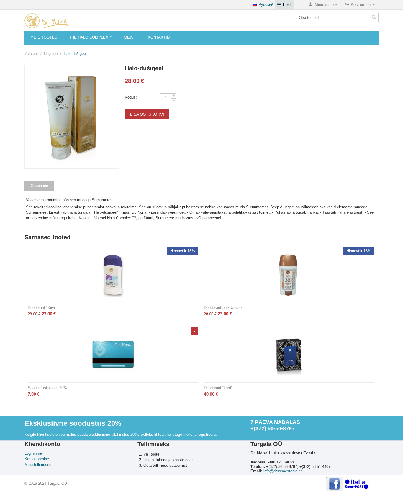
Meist (130, 37)
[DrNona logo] (46, 20)
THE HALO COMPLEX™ (90, 37)
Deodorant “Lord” (218, 388)
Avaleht (31, 53)
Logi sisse (33, 453)
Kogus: (131, 97)
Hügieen (51, 53)
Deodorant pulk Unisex (223, 307)
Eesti (287, 4)
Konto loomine (36, 459)
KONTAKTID (159, 37)
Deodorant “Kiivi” (42, 307)
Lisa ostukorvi (147, 114)
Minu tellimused (37, 464)
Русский (265, 4)
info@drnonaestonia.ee (283, 471)
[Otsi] (374, 18)
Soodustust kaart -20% (47, 388)
